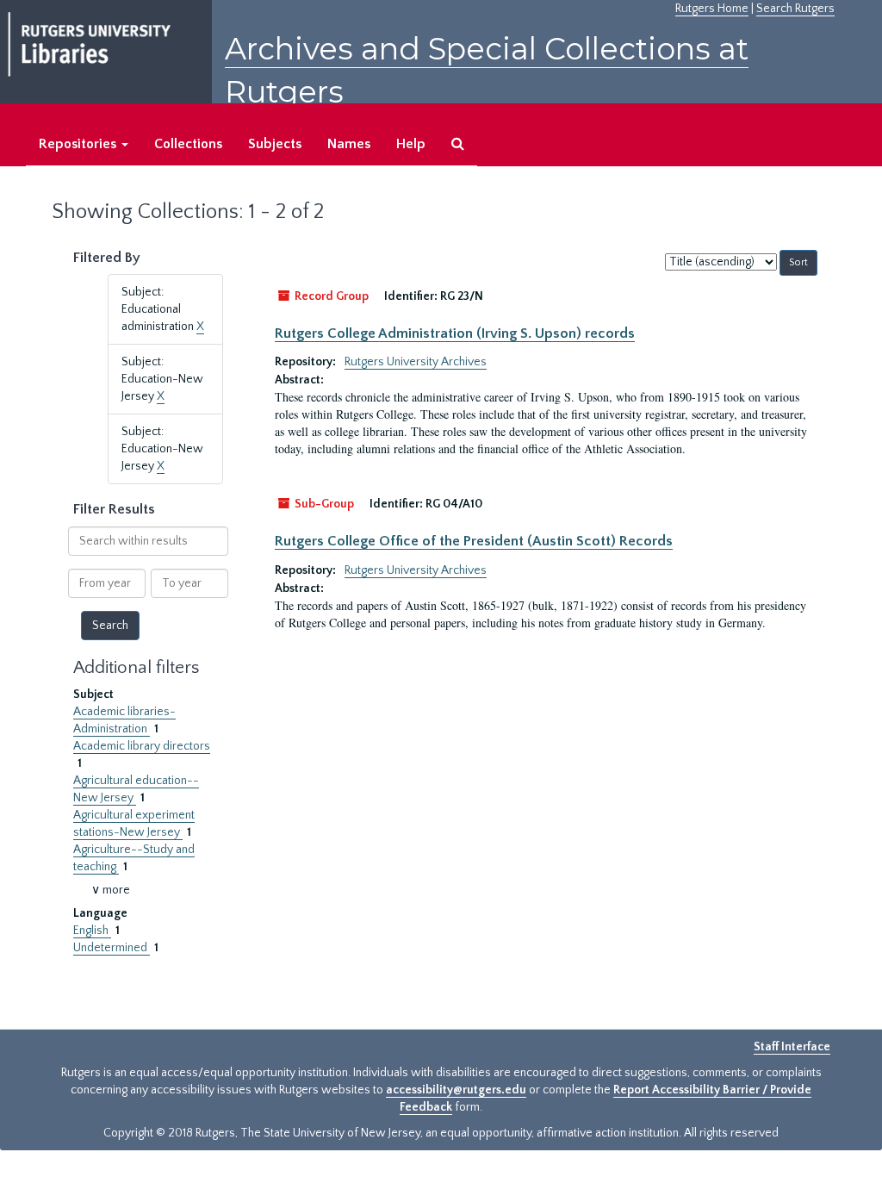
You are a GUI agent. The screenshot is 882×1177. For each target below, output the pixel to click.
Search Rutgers (795, 9)
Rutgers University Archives (416, 362)
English (92, 930)
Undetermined (111, 948)
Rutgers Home (711, 9)
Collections (188, 144)
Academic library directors (141, 746)
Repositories (79, 144)
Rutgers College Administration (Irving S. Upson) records (455, 333)
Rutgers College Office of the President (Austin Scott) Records (474, 541)
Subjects (274, 144)
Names (348, 144)
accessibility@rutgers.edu (456, 1090)
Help (410, 144)
